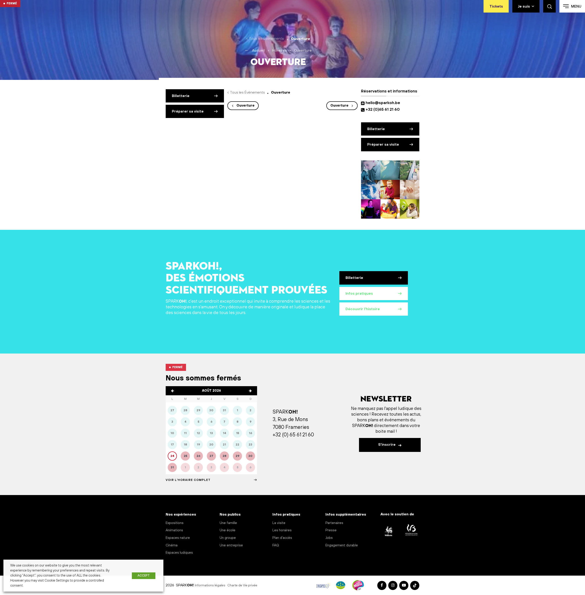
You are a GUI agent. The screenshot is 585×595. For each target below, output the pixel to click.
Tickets (496, 6)
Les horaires (282, 530)
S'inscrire (387, 444)
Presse (331, 530)
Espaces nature (178, 538)
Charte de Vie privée (242, 585)
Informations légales (210, 585)
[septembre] (250, 390)
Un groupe (228, 538)
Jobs (329, 538)
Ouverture (246, 106)
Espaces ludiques (179, 552)
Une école (227, 530)
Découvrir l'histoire (363, 309)
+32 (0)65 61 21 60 (383, 109)
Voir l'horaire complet (188, 480)
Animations (174, 530)
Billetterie (180, 96)
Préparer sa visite (188, 111)
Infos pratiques (359, 293)
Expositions (174, 523)
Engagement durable (341, 545)
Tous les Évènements (266, 38)
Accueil (258, 50)
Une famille (228, 523)
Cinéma (172, 545)
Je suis (524, 6)
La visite (278, 523)
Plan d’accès (282, 538)
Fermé (12, 3)
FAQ (275, 545)
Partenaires (334, 523)
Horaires (279, 50)
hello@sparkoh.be (384, 102)
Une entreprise (231, 545)
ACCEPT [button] (144, 575)
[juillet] (172, 390)
